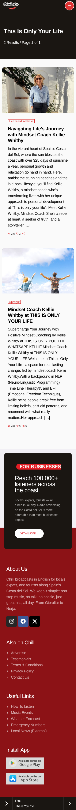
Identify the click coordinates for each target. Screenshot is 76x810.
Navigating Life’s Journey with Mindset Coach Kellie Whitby (36, 134)
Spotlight (14, 301)
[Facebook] (23, 621)
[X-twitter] (34, 621)
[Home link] (11, 6)
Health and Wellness (21, 121)
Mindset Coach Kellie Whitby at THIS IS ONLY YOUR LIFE (34, 315)
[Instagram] (11, 621)
